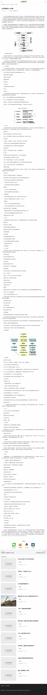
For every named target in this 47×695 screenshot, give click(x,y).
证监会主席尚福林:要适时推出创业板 (25, 658)
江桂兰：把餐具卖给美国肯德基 (24, 608)
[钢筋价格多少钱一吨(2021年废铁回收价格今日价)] (8, 601)
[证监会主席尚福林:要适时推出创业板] (8, 663)
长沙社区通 (7, 685)
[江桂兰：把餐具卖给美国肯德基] (8, 614)
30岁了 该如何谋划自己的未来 (24, 633)
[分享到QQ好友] (26, 544)
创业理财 (7, 4)
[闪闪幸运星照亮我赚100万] (8, 589)
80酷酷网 (3, 4)
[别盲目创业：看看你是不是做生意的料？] (8, 651)
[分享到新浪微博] (20, 544)
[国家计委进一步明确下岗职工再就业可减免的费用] (8, 626)
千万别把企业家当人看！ (41, 552)
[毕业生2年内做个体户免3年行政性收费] (8, 564)
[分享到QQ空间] (33, 544)
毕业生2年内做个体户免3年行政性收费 (26, 559)
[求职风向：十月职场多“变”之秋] (8, 577)
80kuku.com (15, 10)
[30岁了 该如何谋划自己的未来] (8, 638)
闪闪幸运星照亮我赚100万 (23, 583)
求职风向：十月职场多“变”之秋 (24, 571)
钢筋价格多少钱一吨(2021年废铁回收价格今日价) (28, 596)
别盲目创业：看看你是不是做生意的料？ (26, 645)
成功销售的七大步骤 (13, 4)
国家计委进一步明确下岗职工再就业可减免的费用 (28, 621)
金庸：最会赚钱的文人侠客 (23, 670)
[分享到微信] (14, 544)
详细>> (20, 562)
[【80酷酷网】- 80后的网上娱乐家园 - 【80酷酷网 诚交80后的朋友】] (23, 2)
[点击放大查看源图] (23, 42)
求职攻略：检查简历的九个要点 (7, 552)
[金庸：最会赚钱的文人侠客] (8, 676)
